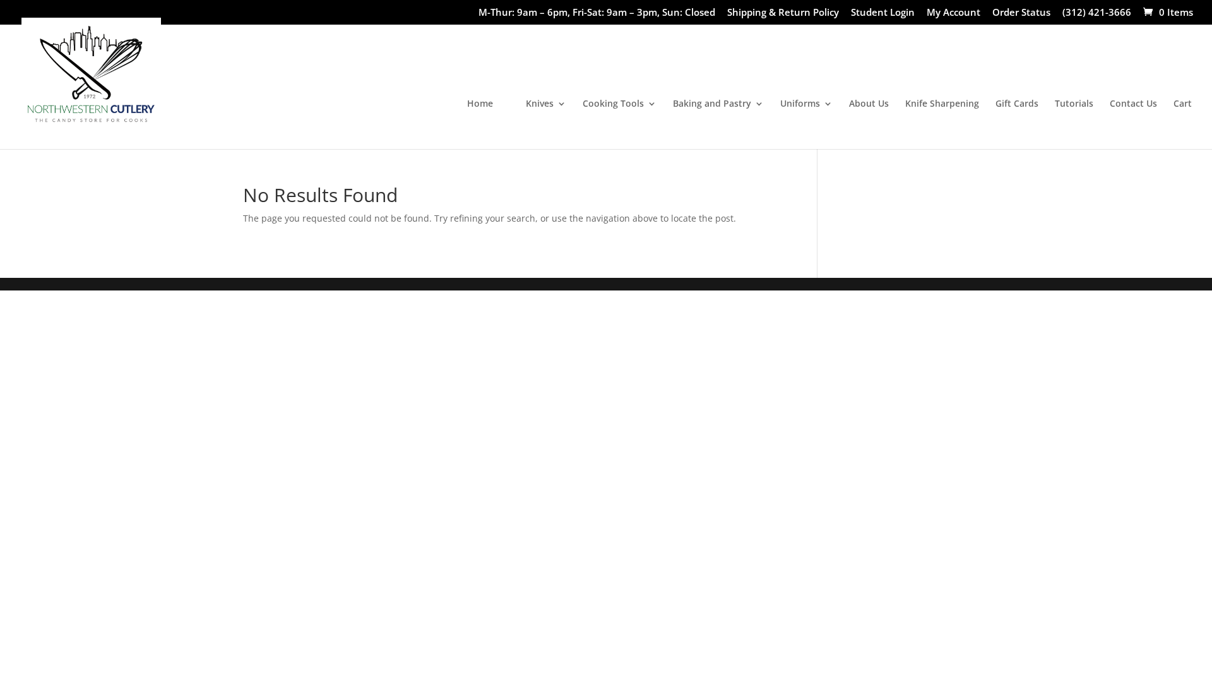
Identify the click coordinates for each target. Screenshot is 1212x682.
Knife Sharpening (942, 104)
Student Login (883, 13)
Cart (1182, 104)
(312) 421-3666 (1096, 13)
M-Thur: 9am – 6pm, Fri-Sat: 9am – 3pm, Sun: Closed (596, 13)
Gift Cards (1016, 104)
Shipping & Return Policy (783, 13)
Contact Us (1133, 104)
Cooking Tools (613, 104)
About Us (869, 104)
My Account (953, 13)
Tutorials (1074, 104)
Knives (540, 104)
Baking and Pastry (712, 104)
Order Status (1021, 13)
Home (480, 104)
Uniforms (800, 104)
